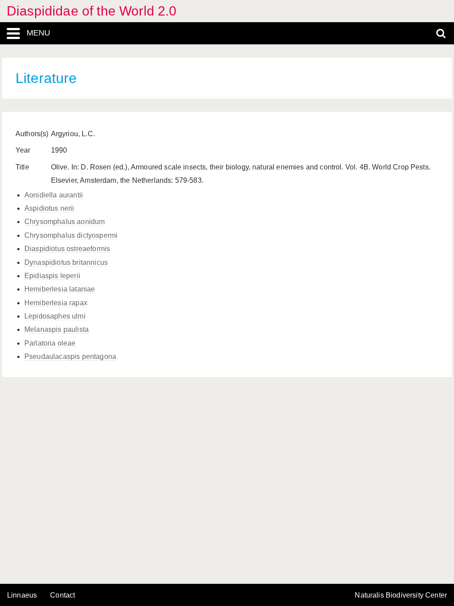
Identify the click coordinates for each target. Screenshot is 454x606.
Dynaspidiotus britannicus (66, 262)
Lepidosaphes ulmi (55, 316)
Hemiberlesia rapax (55, 303)
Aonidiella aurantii (53, 195)
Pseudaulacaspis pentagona (70, 356)
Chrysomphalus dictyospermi (70, 235)
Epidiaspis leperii (52, 275)
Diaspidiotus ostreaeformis (67, 248)
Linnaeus (22, 595)
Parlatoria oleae (50, 343)
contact (62, 595)
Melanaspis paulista (56, 329)
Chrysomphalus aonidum (64, 221)
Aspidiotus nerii (49, 208)
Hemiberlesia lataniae (59, 289)
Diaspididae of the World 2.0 (91, 11)
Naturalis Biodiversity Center (401, 595)
